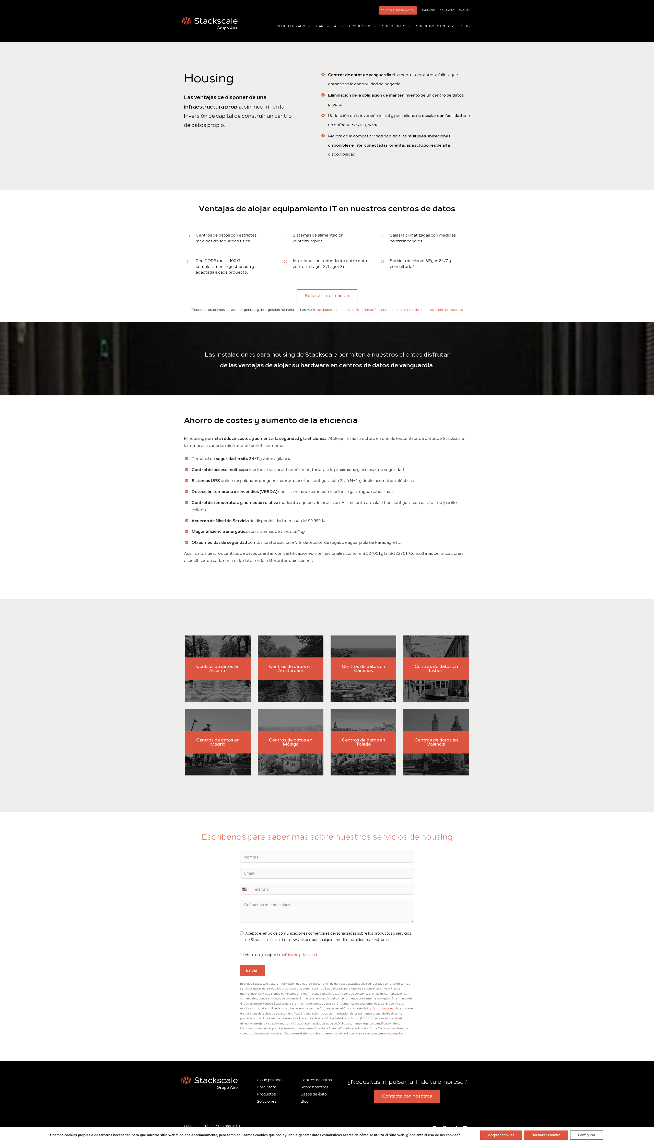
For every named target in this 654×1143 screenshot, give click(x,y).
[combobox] (245, 889)
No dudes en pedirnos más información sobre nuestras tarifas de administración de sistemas (390, 310)
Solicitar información (398, 10)
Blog (304, 1101)
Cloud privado (269, 1080)
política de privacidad (299, 955)
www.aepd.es (394, 1033)
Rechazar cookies (546, 1135)
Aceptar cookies (501, 1135)
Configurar (586, 1135)
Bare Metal (267, 1087)
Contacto (447, 10)
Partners (429, 10)
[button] (308, 26)
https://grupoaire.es (378, 1008)
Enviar (252, 970)
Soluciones (266, 1101)
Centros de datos (316, 1080)
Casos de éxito (313, 1094)
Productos (266, 1094)
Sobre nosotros (314, 1087)
